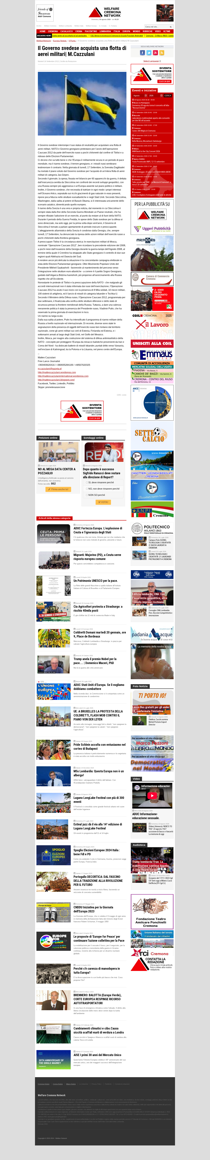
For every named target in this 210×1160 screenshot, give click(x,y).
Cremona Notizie (43, 1084)
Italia (117, 31)
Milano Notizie (71, 1084)
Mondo (136, 31)
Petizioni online (48, 437)
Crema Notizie (58, 1084)
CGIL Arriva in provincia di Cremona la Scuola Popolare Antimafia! (84, 36)
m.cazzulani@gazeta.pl (50, 368)
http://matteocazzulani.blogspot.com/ (56, 380)
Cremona (53, 31)
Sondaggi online (94, 437)
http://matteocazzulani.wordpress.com (57, 372)
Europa (126, 31)
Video (158, 31)
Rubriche (147, 31)
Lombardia (105, 31)
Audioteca (139, 845)
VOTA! (104, 502)
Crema (78, 31)
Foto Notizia (140, 686)
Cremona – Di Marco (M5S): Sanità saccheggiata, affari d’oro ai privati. (142, 36)
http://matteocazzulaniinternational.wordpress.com (63, 376)
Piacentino (91, 31)
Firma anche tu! (59, 489)
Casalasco (66, 31)
